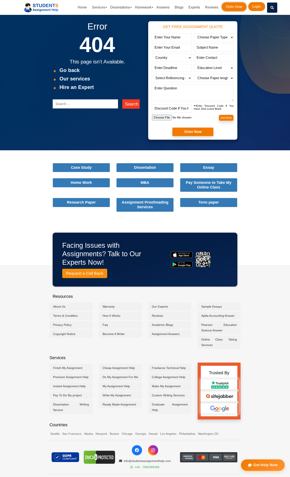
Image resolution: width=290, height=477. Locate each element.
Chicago (127, 433)
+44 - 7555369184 (147, 467)
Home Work (81, 182)
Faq (105, 324)
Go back (69, 70)
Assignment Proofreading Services (145, 204)
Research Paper (81, 202)
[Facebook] (137, 450)
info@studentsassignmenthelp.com (147, 461)
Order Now (234, 6)
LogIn (256, 6)
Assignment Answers (166, 334)
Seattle (55, 433)
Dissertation (145, 167)
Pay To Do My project (67, 395)
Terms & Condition (65, 315)
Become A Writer (114, 334)
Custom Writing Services (168, 395)
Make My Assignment (166, 386)
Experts (194, 7)
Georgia (140, 433)
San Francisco (72, 433)
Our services (74, 79)
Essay (208, 167)
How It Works (111, 315)
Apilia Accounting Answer (218, 315)
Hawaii (153, 433)
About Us (59, 306)
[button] (272, 8)
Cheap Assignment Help (119, 368)
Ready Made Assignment (119, 404)
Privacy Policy (62, 324)
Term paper (208, 202)
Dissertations (120, 7)
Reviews (211, 7)
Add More (226, 117)
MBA (145, 182)
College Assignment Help (168, 377)
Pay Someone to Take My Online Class (208, 184)
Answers (163, 7)
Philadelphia (187, 433)
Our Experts (160, 306)
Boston (114, 433)
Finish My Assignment (67, 368)
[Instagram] (153, 450)
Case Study (81, 167)
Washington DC (208, 433)
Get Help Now (265, 465)
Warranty (109, 306)
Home (82, 7)
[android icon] (181, 264)
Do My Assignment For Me (120, 377)
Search (131, 104)
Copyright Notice (64, 334)
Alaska (88, 433)
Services (98, 7)
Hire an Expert (76, 87)
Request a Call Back (84, 273)
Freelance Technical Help (169, 368)
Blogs (179, 7)
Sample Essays (211, 306)
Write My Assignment (117, 395)
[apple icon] (181, 254)
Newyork (101, 433)
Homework (143, 7)
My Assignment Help (116, 386)
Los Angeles (168, 433)
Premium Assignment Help (71, 377)
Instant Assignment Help (69, 386)
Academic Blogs (162, 324)
